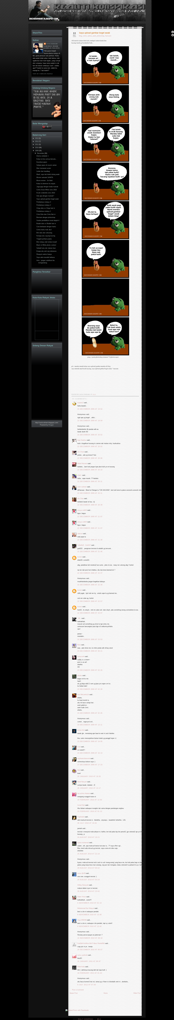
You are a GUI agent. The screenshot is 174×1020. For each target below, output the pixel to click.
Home (106, 993)
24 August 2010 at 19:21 (88, 837)
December (41, 153)
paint (94, 36)
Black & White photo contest (46, 245)
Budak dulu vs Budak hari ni (46, 223)
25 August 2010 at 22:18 (88, 854)
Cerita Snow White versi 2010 (46, 190)
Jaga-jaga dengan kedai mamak (47, 187)
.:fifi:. (79, 618)
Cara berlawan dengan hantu (46, 226)
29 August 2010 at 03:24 (88, 880)
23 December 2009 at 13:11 (89, 725)
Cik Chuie (80, 452)
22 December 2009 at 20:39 (90, 505)
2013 (37, 138)
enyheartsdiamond (83, 758)
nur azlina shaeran (83, 793)
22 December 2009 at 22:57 (90, 601)
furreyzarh (80, 656)
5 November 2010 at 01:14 (89, 903)
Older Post (137, 993)
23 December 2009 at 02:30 (90, 689)
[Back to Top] (172, 32)
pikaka (79, 675)
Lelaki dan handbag (43, 171)
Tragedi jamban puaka (44, 239)
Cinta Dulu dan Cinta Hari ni (45, 214)
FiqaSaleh (80, 817)
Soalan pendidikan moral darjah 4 (47, 220)
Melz (99, 1019)
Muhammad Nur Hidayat (85, 908)
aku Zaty (80, 498)
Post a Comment (78, 990)
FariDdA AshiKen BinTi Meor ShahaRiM (91, 943)
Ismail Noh (81, 805)
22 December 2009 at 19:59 (90, 420)
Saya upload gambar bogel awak (94, 33)
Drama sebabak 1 (42, 156)
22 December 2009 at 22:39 (90, 585)
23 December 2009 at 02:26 (90, 670)
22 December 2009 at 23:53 (90, 639)
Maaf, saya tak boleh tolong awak (48, 174)
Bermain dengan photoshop (45, 217)
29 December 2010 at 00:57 (90, 950)
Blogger (51, 425)
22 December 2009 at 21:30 (90, 540)
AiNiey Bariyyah (82, 885)
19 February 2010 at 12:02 (89, 800)
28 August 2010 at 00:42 (88, 868)
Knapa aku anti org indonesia (46, 251)
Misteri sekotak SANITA (44, 177)
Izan (78, 747)
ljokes (90, 36)
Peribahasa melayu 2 (43, 205)
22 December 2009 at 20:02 (90, 435)
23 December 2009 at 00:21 (90, 651)
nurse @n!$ (81, 873)
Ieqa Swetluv (81, 440)
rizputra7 (80, 403)
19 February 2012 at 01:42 (89, 973)
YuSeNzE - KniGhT (84, 545)
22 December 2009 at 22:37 (90, 573)
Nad (78, 770)
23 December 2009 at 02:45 (90, 713)
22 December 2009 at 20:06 (90, 458)
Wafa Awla (81, 967)
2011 (37, 144)
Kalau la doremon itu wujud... (46, 183)
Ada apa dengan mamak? (45, 196)
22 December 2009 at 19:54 (90, 409)
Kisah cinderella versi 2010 (45, 193)
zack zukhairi (82, 487)
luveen (79, 557)
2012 (37, 141)
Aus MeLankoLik (83, 694)
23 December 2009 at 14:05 (90, 741)
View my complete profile (43, 74)
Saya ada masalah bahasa (45, 257)
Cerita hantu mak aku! (44, 230)
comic (85, 36)
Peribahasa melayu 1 (43, 211)
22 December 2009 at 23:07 (90, 613)
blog (80, 36)
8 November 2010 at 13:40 (89, 915)
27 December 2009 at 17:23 (90, 765)
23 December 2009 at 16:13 (90, 753)
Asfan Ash (81, 730)
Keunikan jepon (41, 162)
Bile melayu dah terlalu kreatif (46, 242)
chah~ (79, 475)
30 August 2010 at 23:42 (88, 891)
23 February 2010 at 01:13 (89, 811)
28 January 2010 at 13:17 (89, 788)
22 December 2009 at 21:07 (90, 516)
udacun (79, 533)
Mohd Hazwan (82, 463)
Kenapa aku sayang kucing (45, 236)
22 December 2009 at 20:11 (89, 481)
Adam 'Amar (81, 897)
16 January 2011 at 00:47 (89, 961)
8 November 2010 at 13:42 (89, 926)
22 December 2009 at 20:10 (90, 470)
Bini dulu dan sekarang (44, 233)
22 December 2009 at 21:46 (90, 551)
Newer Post (74, 993)
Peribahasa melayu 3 (43, 202)
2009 (37, 150)
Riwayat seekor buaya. (44, 254)
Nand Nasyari (82, 782)
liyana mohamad (83, 842)
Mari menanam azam (43, 168)
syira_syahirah (82, 955)
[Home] (172, 35)
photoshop (100, 36)
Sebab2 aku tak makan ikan (46, 248)
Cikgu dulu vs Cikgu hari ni (45, 208)
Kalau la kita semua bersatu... (46, 159)
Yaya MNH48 (81, 920)
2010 (37, 147)
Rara (79, 645)
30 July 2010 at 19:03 (87, 823)
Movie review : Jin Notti (44, 180)
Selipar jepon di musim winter (46, 165)
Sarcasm (108, 36)
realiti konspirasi (37, 15)
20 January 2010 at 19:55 (89, 776)
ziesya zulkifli (82, 510)
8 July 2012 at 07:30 (86, 985)
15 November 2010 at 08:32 (90, 938)
